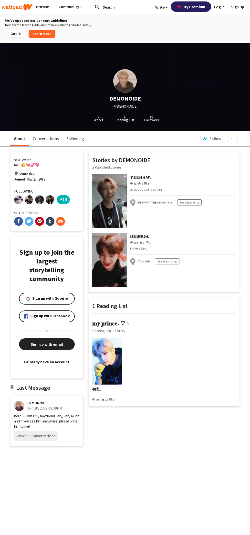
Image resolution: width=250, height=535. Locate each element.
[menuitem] (212, 138)
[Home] (17, 7)
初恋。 (97, 389)
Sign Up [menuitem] (237, 6)
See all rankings (189, 202)
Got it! (15, 33)
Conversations (46, 138)
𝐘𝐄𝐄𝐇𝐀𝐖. (140, 177)
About (19, 138)
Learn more (42, 33)
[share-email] (60, 221)
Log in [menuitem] (219, 6)
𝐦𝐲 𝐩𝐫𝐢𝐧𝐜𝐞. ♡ (108, 323)
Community (69, 6)
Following (75, 138)
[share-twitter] (29, 221)
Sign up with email (47, 344)
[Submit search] (97, 7)
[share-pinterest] (39, 221)
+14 (63, 199)
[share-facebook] (18, 221)
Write (160, 7)
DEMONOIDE (37, 403)
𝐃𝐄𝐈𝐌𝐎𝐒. (139, 236)
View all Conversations (36, 435)
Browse (43, 6)
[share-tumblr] (50, 221)
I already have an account (46, 361)
